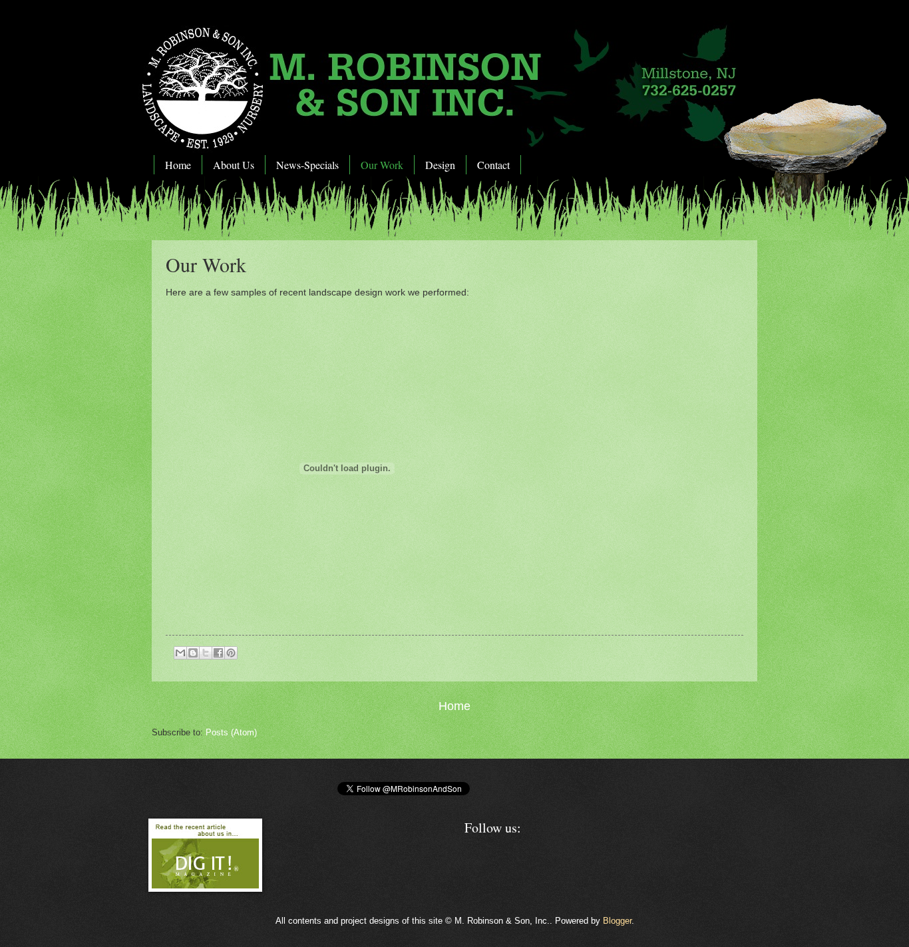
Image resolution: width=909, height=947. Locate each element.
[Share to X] (205, 653)
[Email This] (180, 653)
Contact (493, 165)
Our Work (382, 165)
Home (178, 165)
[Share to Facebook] (218, 653)
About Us (233, 165)
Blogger (617, 921)
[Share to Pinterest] (231, 653)
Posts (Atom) (231, 732)
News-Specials (307, 165)
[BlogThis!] (193, 653)
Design (440, 165)
